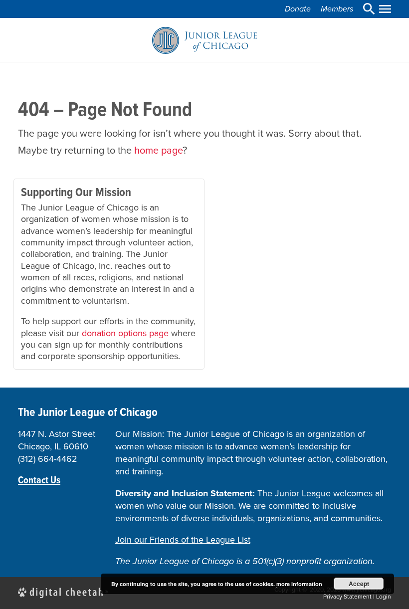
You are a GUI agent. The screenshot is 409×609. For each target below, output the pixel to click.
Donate (298, 8)
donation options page (125, 333)
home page (158, 150)
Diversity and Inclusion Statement (183, 493)
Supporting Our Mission (76, 192)
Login (383, 596)
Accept (359, 583)
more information (299, 584)
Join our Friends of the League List (182, 539)
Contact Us (39, 479)
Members (337, 8)
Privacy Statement (347, 596)
